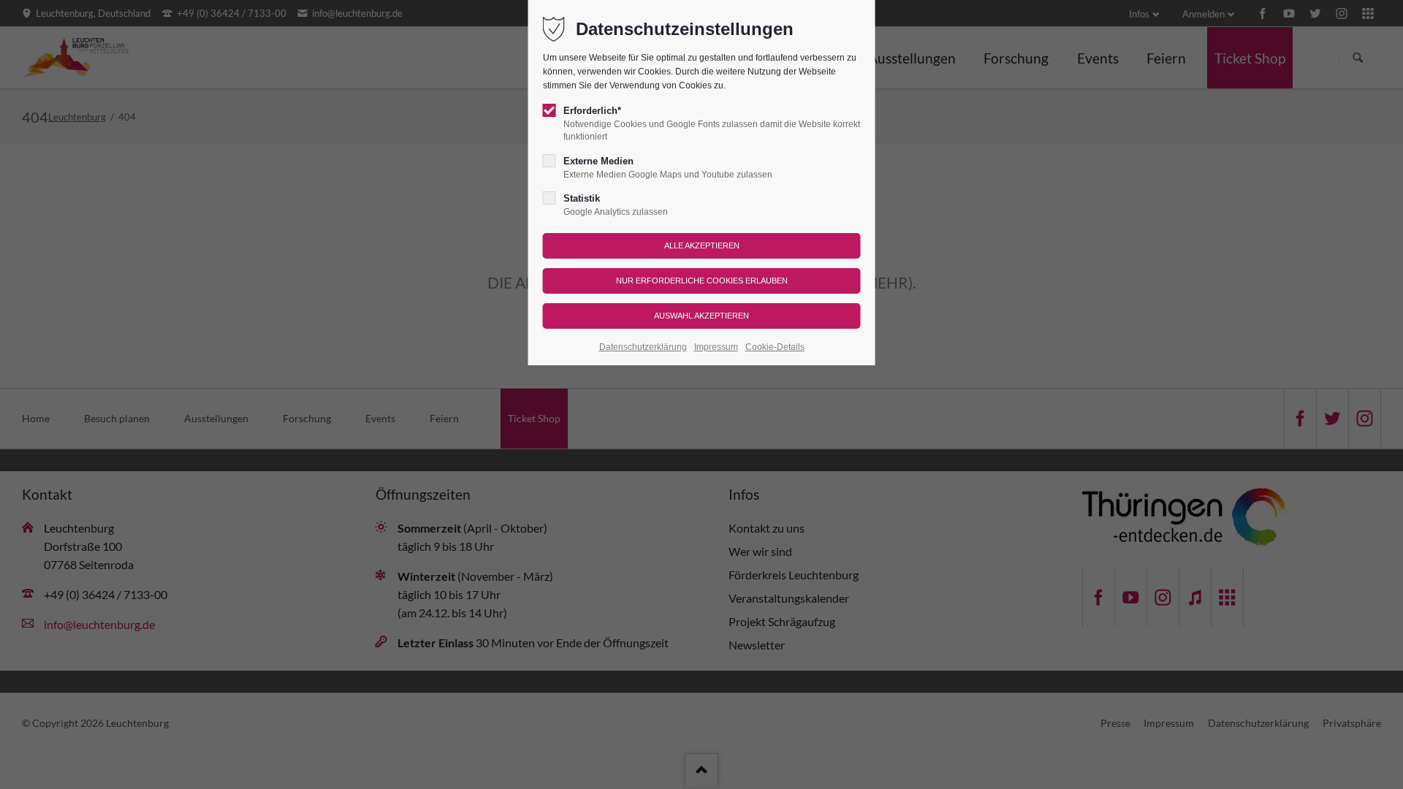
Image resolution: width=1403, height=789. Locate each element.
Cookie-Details (775, 347)
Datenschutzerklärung (643, 347)
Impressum (716, 347)
